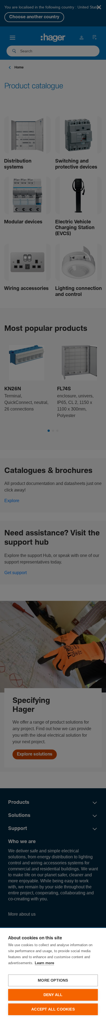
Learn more (44, 963)
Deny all (53, 995)
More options (53, 980)
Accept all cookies (53, 1009)
